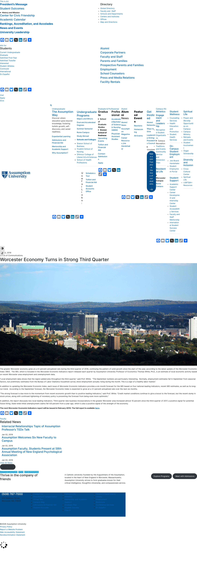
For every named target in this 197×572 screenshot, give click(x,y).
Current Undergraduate (10, 52)
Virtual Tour (38, 499)
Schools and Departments (111, 14)
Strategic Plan (71, 505)
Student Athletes (7, 66)
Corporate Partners (112, 52)
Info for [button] (3, 45)
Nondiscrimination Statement (12, 535)
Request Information (8, 472)
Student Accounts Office (90, 189)
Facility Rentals (110, 82)
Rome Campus (83, 132)
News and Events (11, 28)
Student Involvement (188, 145)
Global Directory (107, 8)
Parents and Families (113, 61)
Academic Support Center (174, 187)
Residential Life (161, 170)
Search (5, 564)
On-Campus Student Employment (175, 151)
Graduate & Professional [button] (108, 109)
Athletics (160, 111)
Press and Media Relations (117, 77)
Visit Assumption (31, 472)
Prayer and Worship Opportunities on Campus (188, 123)
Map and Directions (108, 22)
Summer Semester (85, 129)
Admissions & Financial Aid (44, 505)
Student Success (72, 507)
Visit (2, 95)
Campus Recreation (160, 142)
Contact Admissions (102, 156)
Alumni (104, 48)
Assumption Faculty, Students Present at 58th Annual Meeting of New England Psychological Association (32, 452)
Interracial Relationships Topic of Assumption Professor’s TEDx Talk (31, 428)
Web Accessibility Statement (12, 532)
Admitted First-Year (8, 58)
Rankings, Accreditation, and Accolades (26, 23)
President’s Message (13, 4)
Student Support (174, 179)
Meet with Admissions (184, 476)
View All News (6, 463)
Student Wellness (175, 113)
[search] (51, 105)
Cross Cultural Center (186, 171)
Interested (4, 63)
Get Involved (151, 115)
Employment (108, 69)
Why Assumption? (60, 153)
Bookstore (100, 502)
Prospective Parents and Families (122, 65)
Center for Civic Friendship (17, 15)
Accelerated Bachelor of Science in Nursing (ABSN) (116, 124)
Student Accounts (41, 507)
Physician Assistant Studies (115, 136)
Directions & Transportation (45, 496)
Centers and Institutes (109, 16)
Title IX (68, 510)
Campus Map (39, 502)
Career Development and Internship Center (174, 197)
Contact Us (38, 494)
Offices (103, 19)
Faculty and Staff (108, 11)
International (5, 71)
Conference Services (105, 505)
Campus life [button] (161, 109)
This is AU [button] (4, 1)
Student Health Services (173, 137)
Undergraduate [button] (58, 109)
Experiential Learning (61, 136)
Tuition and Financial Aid (103, 147)
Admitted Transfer (8, 60)
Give (2, 100)
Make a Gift (151, 170)
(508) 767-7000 (12, 494)
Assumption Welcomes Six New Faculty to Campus (29, 439)
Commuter (4, 69)
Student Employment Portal (174, 169)
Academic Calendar (13, 19)
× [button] (2, 552)
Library (99, 496)
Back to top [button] (8, 467)
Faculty (3, 419)
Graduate (4, 55)
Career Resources (125, 143)
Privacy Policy (6, 527)
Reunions (138, 126)
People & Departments (105, 494)
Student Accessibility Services (174, 209)
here (97, 408)
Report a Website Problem (11, 529)
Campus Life (70, 494)
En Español (5, 74)
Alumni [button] (124, 109)
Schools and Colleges (86, 139)
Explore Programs (161, 476)
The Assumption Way (62, 113)
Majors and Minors (85, 119)
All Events (138, 136)
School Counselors (112, 73)
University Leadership (14, 32)
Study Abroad (83, 136)
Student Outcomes (12, 8)
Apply (2, 98)
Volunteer (151, 149)
